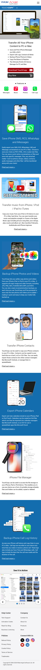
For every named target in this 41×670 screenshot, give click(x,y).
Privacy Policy (6, 644)
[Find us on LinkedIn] (27, 645)
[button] (17, 7)
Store (22, 630)
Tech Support (6, 618)
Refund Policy (6, 640)
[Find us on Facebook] (27, 640)
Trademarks (5, 656)
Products (23, 626)
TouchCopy (8, 7)
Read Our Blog (6, 626)
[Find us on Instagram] (33, 640)
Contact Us (24, 618)
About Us (23, 622)
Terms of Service (7, 652)
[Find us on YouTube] (22, 645)
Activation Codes (7, 622)
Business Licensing (8, 630)
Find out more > (8, 167)
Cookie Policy (6, 648)
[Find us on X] (22, 640)
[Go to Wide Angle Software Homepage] (9, 3)
